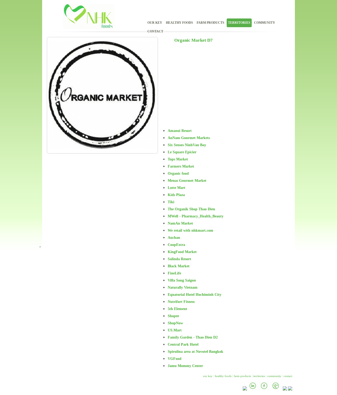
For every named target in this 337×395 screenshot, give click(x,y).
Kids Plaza (176, 195)
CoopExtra (176, 245)
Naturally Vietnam (182, 287)
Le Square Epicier (182, 152)
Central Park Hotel (183, 344)
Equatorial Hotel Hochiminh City (194, 295)
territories (239, 23)
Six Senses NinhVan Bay (187, 145)
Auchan (174, 238)
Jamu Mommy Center (185, 366)
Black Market (179, 266)
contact (288, 376)
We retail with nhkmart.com (190, 230)
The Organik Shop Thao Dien (191, 209)
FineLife (174, 273)
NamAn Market (180, 223)
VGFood (174, 359)
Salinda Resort (179, 259)
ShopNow (175, 323)
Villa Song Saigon (182, 280)
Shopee (173, 316)
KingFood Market (182, 252)
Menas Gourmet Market (187, 181)
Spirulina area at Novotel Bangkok (195, 352)
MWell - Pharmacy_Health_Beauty (196, 216)
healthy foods (179, 23)
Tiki (171, 202)
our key (207, 376)
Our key (154, 23)
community (274, 376)
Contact (155, 31)
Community (264, 23)
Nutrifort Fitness (181, 302)
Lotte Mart (176, 188)
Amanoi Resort (180, 131)
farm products (210, 23)
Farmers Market (181, 166)
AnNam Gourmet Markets (189, 138)
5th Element (177, 309)
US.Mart (175, 330)
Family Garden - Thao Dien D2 (193, 337)
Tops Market (178, 159)
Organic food (178, 173)
